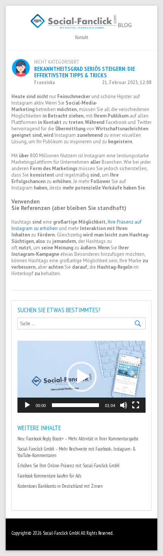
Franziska (44, 82)
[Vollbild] (135, 405)
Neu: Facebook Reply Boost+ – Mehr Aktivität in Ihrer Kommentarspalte (77, 438)
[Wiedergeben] (27, 405)
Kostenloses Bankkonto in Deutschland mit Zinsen (60, 486)
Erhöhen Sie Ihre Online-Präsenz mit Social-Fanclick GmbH (68, 465)
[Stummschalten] (123, 405)
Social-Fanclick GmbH (61, 533)
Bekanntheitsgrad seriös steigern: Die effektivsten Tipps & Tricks (84, 72)
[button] (81, 377)
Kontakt (81, 37)
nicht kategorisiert (56, 61)
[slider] (75, 405)
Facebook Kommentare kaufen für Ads (49, 476)
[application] (81, 377)
